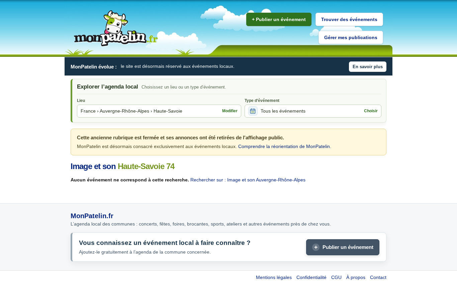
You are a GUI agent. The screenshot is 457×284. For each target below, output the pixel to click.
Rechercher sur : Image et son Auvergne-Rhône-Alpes (247, 179)
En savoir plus (368, 66)
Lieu (81, 100)
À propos (355, 277)
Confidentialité (311, 277)
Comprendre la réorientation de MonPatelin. (284, 146)
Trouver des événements (349, 19)
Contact (378, 277)
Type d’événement (262, 100)
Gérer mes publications (350, 37)
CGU (336, 277)
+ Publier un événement (279, 19)
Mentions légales (274, 277)
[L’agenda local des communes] (116, 28)
